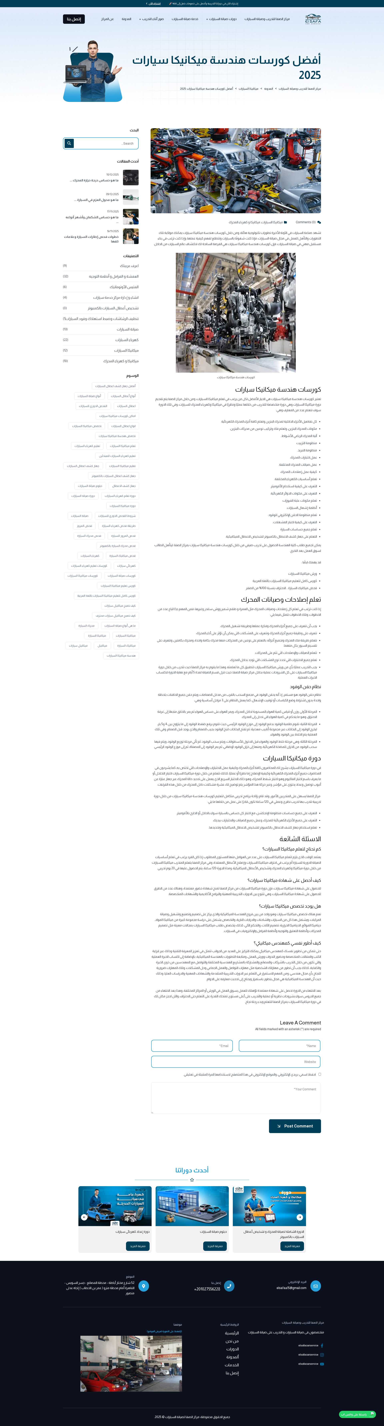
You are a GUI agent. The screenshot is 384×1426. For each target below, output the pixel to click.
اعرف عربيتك (129, 266)
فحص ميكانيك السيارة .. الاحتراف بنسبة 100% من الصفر (281, 588)
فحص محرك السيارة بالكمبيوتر (118, 545)
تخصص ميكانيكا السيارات (86, 426)
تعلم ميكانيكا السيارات (123, 446)
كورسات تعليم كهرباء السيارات (89, 565)
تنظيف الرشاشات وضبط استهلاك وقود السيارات (102, 319)
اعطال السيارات (126, 406)
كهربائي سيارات (126, 565)
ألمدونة (232, 1357)
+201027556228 (207, 1289)
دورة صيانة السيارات (83, 495)
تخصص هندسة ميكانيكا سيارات (117, 436)
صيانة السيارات (128, 329)
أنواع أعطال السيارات (123, 396)
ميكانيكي (102, 645)
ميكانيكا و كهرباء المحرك (244, 222)
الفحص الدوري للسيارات (93, 406)
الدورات (232, 1349)
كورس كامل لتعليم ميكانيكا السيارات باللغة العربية (285, 581)
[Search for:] (101, 143)
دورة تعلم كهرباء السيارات (120, 495)
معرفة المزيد (234, 1246)
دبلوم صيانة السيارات (90, 485)
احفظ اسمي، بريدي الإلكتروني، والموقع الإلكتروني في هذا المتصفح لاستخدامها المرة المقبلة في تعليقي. (249, 1074)
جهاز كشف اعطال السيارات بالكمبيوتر (114, 475)
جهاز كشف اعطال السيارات (83, 465)
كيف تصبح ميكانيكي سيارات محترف (116, 615)
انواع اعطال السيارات (123, 426)
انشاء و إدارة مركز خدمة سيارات (116, 298)
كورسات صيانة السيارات (122, 575)
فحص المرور (84, 525)
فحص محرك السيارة (89, 535)
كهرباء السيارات (127, 340)
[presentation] (84, 1217)
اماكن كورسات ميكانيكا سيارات (117, 416)
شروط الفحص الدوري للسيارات (117, 515)
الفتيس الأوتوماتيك (124, 287)
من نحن (232, 1341)
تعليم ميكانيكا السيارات (122, 465)
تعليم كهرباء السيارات (87, 446)
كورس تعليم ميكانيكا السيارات (118, 585)
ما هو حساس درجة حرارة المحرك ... (94, 180)
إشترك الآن (155, 3)
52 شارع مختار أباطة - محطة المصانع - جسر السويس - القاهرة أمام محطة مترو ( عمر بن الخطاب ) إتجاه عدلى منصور (99, 1288)
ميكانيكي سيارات (78, 645)
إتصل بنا (74, 19)
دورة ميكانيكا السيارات (302, 767)
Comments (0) (306, 222)
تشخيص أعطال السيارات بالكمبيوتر (113, 308)
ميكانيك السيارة (126, 645)
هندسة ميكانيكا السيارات (121, 655)
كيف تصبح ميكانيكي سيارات (120, 605)
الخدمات (232, 1365)
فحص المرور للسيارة (123, 535)
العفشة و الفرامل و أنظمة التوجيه (114, 276)
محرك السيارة (86, 625)
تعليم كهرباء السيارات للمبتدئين (117, 455)
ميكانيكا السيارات (272, 222)
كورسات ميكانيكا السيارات (83, 575)
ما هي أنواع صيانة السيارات (120, 625)
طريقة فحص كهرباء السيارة (119, 525)
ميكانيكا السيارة (97, 635)
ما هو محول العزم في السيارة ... (96, 199)
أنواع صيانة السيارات (89, 396)
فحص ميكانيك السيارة (122, 555)
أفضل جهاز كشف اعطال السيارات (115, 386)
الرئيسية (232, 1333)
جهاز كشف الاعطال (124, 485)
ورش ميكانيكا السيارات (302, 573)
